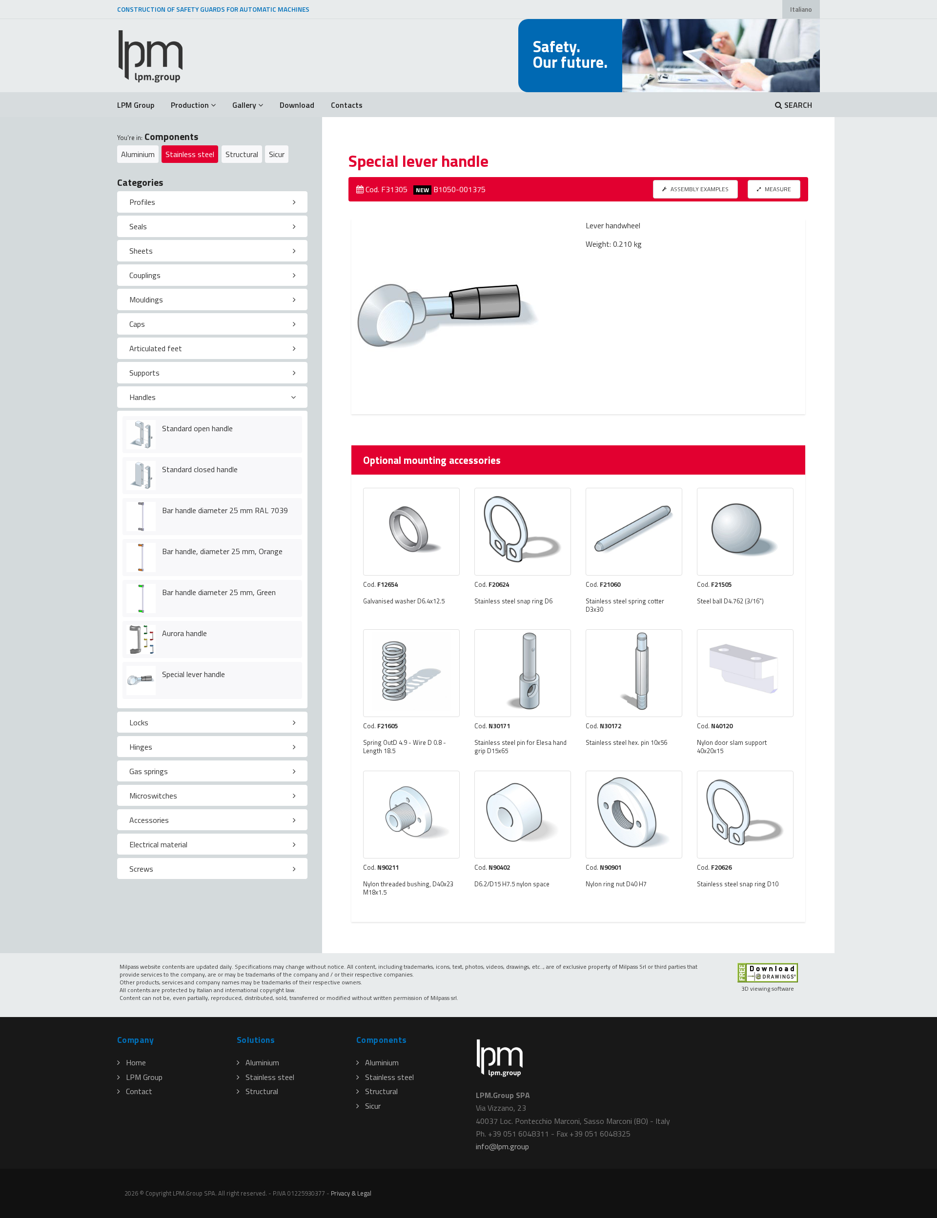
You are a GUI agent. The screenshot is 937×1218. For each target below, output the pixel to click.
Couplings (145, 275)
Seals (138, 226)
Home (136, 1062)
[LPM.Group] (151, 55)
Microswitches (153, 795)
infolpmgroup (502, 1146)
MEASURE (777, 189)
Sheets (141, 251)
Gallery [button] (244, 105)
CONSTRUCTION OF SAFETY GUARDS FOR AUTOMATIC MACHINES (213, 9)
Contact (139, 1091)
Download (297, 105)
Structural (241, 154)
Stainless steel (189, 154)
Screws (141, 869)
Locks (138, 722)
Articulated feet (155, 348)
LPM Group (135, 105)
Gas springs (148, 771)
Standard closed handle (200, 469)
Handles (142, 397)
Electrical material (158, 844)
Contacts (347, 105)
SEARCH (797, 105)
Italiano (801, 9)
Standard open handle (197, 428)
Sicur (277, 154)
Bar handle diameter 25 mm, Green (219, 592)
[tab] (212, 202)
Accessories (149, 820)
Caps (137, 324)
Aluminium (138, 154)
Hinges (140, 747)
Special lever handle (193, 674)
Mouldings (146, 299)
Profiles (142, 202)
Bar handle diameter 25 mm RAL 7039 (225, 510)
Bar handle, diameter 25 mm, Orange (222, 551)
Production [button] (190, 105)
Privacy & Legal (351, 1193)
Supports (144, 373)
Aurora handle (184, 633)
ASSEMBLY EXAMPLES (699, 189)
